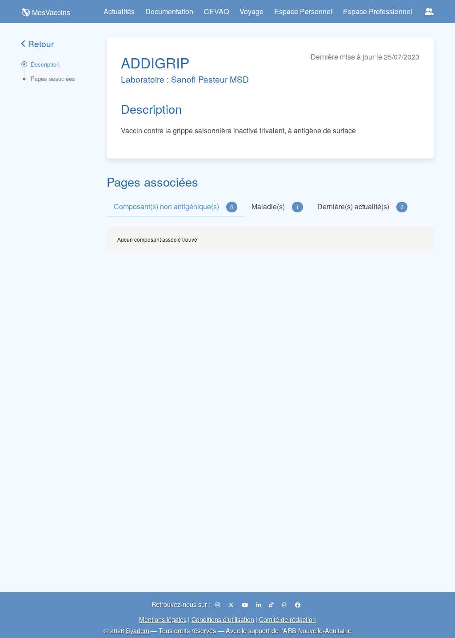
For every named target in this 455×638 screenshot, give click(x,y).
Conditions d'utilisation (223, 619)
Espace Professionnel (377, 11)
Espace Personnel (303, 11)
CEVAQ (216, 11)
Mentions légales (163, 619)
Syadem (137, 630)
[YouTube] (246, 604)
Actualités (119, 11)
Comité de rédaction (287, 619)
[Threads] (285, 604)
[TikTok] (272, 604)
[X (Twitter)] (232, 604)
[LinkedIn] (259, 604)
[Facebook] (297, 604)
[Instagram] (218, 604)
